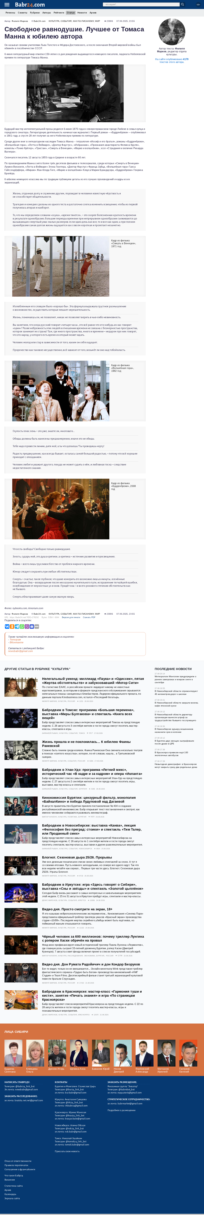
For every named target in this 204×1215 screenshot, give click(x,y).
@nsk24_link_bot (75, 1128)
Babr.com (30, 5)
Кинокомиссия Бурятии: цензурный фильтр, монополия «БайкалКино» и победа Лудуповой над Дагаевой (89, 800)
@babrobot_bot (127, 1089)
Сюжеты (22, 12)
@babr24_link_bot (25, 1086)
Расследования (75, 956)
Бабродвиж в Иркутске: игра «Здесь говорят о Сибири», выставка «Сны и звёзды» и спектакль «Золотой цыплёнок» (92, 886)
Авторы (46, 12)
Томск (82, 733)
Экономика (89, 956)
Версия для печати (71, 617)
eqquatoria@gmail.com (130, 1092)
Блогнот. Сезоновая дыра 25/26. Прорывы (77, 857)
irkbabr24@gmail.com (76, 1105)
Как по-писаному (83, 21)
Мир (97, 21)
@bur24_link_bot (75, 1089)
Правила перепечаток (16, 1165)
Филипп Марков (20, 21)
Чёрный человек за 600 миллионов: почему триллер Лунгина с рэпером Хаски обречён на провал (93, 938)
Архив (93, 12)
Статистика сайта (13, 1186)
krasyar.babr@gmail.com (77, 1118)
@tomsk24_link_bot (76, 1141)
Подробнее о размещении (121, 1110)
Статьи (71, 12)
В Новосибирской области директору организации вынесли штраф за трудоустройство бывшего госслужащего (175, 717)
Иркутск (82, 900)
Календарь (10, 1194)
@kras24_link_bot (75, 1115)
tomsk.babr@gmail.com (77, 1144)
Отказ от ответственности (18, 1161)
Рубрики (35, 12)
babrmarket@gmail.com (130, 1103)
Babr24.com (40, 21)
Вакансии (9, 1180)
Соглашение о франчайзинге (19, 1169)
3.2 (22, 1209)
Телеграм (15, 639)
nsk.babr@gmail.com (75, 1131)
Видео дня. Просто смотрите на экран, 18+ (77, 909)
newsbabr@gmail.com (20, 651)
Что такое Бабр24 (13, 1175)
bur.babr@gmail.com (75, 1092)
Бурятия (83, 789)
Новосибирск (85, 849)
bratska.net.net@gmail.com (29, 1100)
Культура (54, 21)
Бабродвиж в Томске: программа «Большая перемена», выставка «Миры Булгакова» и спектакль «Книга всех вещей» (88, 714)
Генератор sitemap (72, 1209)
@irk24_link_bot (74, 1102)
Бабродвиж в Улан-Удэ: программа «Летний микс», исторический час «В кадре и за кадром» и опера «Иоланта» (92, 772)
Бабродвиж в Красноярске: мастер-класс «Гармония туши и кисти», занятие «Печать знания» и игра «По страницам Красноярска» (92, 995)
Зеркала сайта (12, 1198)
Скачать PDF (89, 617)
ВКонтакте (17, 642)
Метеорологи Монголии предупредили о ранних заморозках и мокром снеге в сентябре (175, 679)
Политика (72, 817)
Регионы (10, 12)
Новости (82, 12)
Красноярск (83, 1015)
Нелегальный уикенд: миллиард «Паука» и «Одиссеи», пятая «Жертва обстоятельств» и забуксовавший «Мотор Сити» (93, 681)
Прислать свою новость (67, 1151)
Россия (71, 701)
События (66, 21)
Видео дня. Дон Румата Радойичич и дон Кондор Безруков (91, 964)
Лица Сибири (16, 1031)
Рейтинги (59, 12)
